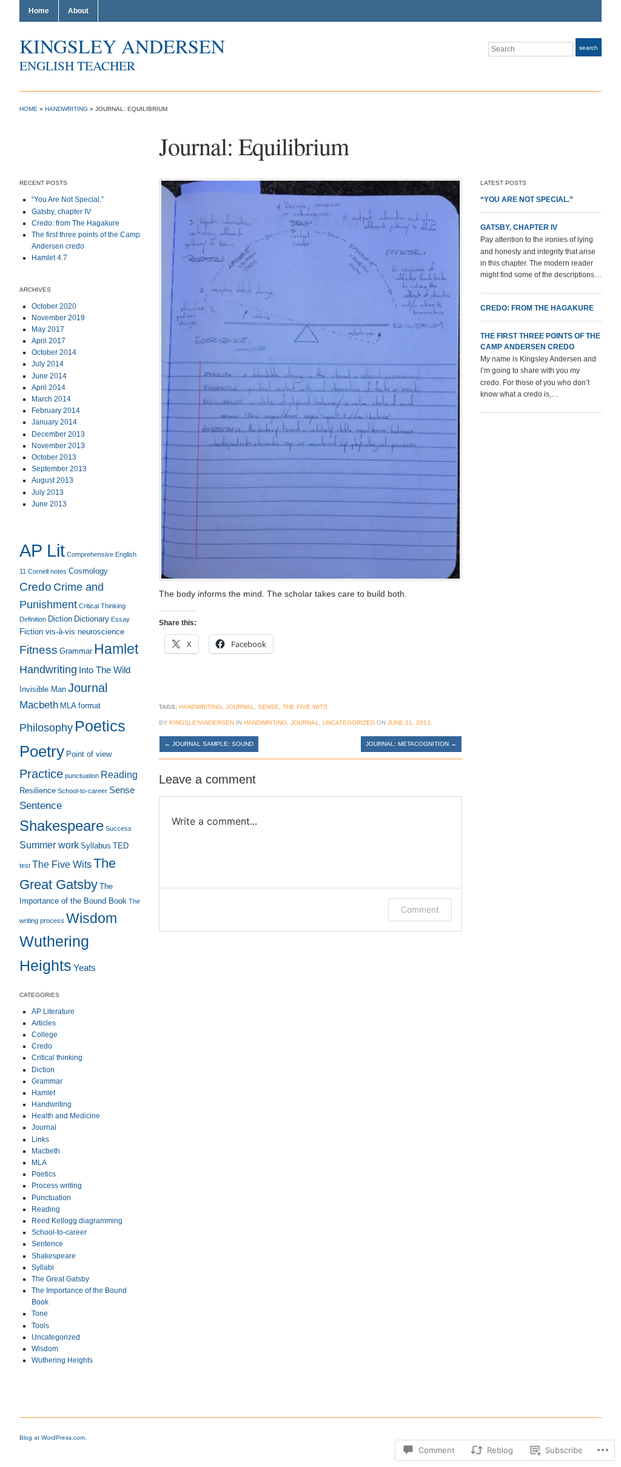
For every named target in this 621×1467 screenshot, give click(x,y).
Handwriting (66, 109)
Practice (41, 773)
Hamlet (116, 649)
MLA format (80, 705)
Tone (40, 1313)
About (78, 11)
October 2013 (54, 457)
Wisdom (91, 918)
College (45, 1034)
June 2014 (49, 376)
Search (588, 47)
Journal (87, 687)
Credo (35, 586)
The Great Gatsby (60, 1279)
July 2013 (48, 492)
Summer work (49, 845)
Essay (120, 619)
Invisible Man (42, 689)
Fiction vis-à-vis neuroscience (71, 631)
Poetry (41, 751)
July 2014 (48, 364)
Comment (420, 909)
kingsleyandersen (201, 722)
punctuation (82, 775)
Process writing (57, 1185)
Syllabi (43, 1267)
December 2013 (58, 434)
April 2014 (48, 387)
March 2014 (51, 399)
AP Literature (53, 1011)
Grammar (75, 651)
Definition (32, 619)
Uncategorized (56, 1337)
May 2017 (48, 329)
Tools (40, 1325)
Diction (60, 618)
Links (40, 1139)
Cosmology (88, 571)
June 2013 (49, 504)
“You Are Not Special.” (68, 199)
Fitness (38, 649)
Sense (122, 790)
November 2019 (58, 318)
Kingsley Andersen (122, 46)
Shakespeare (61, 825)
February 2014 (56, 410)
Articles (44, 1023)
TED (121, 845)
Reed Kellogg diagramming (77, 1221)
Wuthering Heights (62, 1360)
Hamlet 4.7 (49, 257)
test (24, 865)
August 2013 (52, 480)
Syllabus (96, 845)
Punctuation (51, 1197)
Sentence (40, 805)
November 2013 (58, 445)
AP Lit (42, 550)
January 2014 (54, 422)
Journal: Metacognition (411, 743)
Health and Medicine (66, 1116)
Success (119, 828)
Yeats (84, 968)
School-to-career (82, 790)
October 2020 (54, 306)
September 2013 (59, 469)
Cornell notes (47, 571)
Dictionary (91, 618)
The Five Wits (62, 864)
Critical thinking (57, 1057)
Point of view (89, 754)
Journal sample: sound (208, 743)
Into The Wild (104, 670)
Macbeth (38, 705)
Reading (119, 775)
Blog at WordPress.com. (53, 1437)
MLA (39, 1162)
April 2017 (48, 341)
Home (39, 11)
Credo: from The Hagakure (75, 223)
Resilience (37, 790)
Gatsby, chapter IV (61, 211)
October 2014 (54, 352)
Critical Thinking (102, 605)
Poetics (100, 725)
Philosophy (46, 727)
